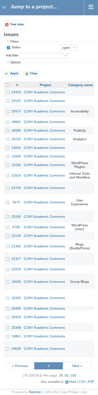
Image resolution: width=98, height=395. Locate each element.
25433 (16, 317)
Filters (14, 41)
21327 (16, 259)
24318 (16, 92)
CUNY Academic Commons (44, 92)
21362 (16, 246)
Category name (80, 85)
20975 (16, 111)
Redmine (35, 392)
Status (16, 47)
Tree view (17, 24)
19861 (16, 336)
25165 (16, 216)
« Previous (20, 366)
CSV (82, 382)
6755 (16, 227)
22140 (16, 236)
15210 (16, 139)
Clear (33, 73)
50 (67, 375)
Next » (77, 366)
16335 (16, 298)
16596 (16, 282)
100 (73, 375)
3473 (16, 202)
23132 (16, 101)
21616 (16, 175)
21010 (16, 269)
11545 (16, 165)
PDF (91, 382)
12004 (16, 156)
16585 (16, 130)
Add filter (12, 55)
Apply (14, 73)
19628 (16, 348)
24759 (16, 188)
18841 (16, 122)
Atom (72, 382)
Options (15, 62)
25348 (16, 327)
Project (45, 85)
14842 (16, 148)
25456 (16, 308)
